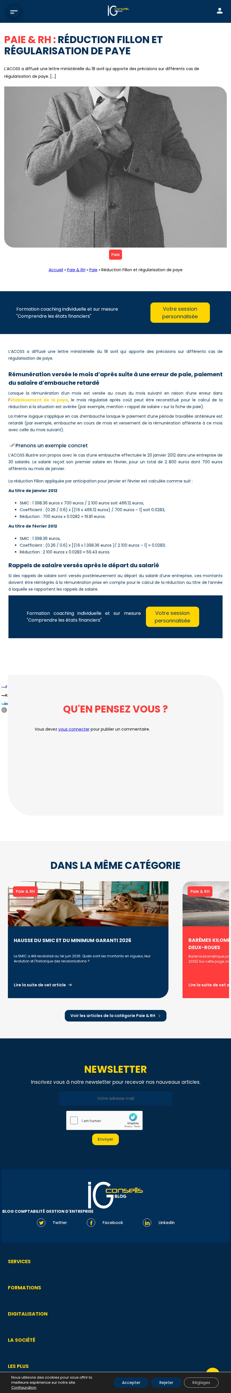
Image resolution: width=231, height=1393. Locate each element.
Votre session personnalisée (180, 312)
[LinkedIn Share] (3, 701)
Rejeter (166, 1382)
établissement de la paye (39, 400)
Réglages (201, 1382)
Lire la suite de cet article (40, 985)
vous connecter (74, 729)
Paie (115, 254)
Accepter (131, 1382)
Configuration (23, 1387)
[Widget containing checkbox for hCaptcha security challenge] (104, 1120)
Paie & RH (76, 270)
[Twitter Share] (3, 692)
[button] (4, 710)
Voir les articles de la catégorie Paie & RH (112, 1015)
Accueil (56, 270)
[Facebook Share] (3, 684)
